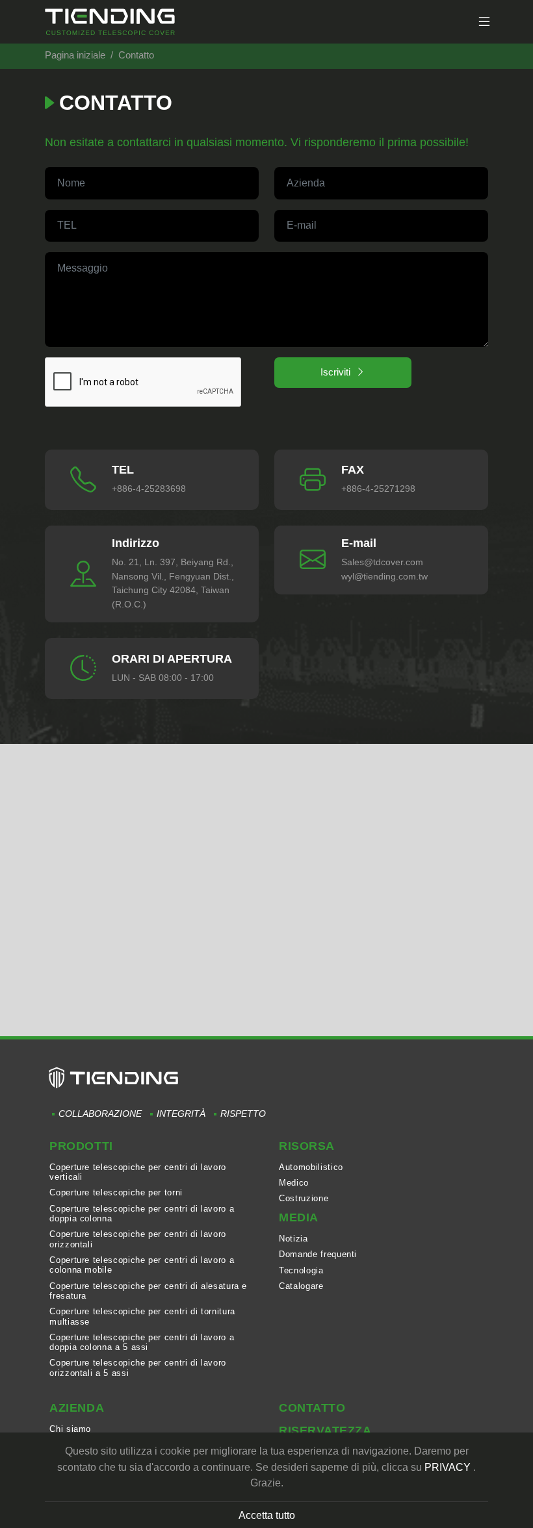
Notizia (293, 1238)
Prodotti (80, 1146)
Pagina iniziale (75, 54)
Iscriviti (335, 371)
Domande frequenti (318, 1254)
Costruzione (303, 1198)
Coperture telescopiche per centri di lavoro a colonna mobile (141, 1265)
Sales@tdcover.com (382, 562)
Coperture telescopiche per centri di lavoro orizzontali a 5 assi (137, 1367)
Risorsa (307, 1146)
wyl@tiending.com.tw (384, 576)
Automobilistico (311, 1167)
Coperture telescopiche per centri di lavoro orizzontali (137, 1239)
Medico (294, 1183)
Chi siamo (70, 1429)
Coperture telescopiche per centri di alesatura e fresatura (148, 1291)
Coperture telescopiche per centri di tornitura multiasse (142, 1316)
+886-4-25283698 (149, 488)
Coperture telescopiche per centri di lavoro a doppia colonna (141, 1213)
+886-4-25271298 (378, 488)
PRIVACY (447, 1467)
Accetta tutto (267, 1515)
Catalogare (301, 1286)
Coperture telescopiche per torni (115, 1192)
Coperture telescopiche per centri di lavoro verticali (137, 1172)
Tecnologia (301, 1270)
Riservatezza (325, 1430)
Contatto (312, 1407)
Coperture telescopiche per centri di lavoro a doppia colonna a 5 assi (141, 1342)
